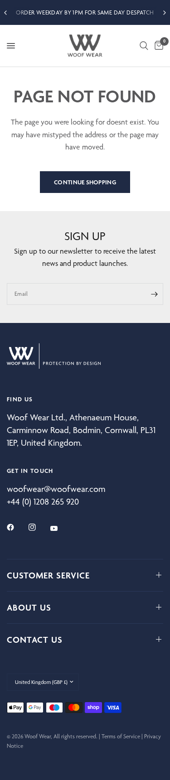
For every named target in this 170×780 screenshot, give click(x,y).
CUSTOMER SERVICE (48, 575)
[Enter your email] (154, 294)
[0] (157, 46)
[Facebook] (17, 527)
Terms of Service (121, 736)
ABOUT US (29, 607)
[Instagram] (39, 527)
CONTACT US (35, 639)
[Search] (143, 46)
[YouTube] (60, 529)
